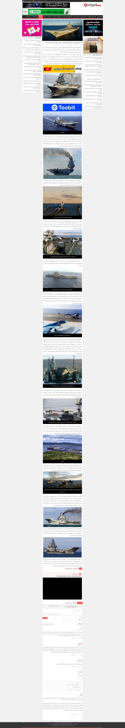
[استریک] (49, 614)
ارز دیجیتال (28, 17)
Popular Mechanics (68, 568)
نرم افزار (49, 17)
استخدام (82, 1)
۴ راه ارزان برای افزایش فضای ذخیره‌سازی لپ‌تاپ (33, 50)
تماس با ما (97, 1)
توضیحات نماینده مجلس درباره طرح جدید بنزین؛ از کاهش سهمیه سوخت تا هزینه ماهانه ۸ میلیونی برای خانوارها (93, 66)
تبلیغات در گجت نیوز (89, 1)
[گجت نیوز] (92, 7)
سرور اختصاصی (63, 725)
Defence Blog (75, 568)
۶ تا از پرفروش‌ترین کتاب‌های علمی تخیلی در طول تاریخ (32, 47)
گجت (54, 17)
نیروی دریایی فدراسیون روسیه (65, 102)
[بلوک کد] (56, 614)
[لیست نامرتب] (53, 614)
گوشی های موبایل (91, 17)
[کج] (46, 614)
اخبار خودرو (83, 17)
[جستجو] (23, 1)
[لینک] (58, 614)
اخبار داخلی (35, 17)
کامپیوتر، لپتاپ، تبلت (67, 17)
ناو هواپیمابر (58, 54)
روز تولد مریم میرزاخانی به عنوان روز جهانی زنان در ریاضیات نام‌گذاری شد (71, 606)
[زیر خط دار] (47, 614)
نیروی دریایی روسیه (68, 602)
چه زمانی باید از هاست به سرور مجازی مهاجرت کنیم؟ (32, 81)
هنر (45, 17)
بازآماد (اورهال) (73, 395)
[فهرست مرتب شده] (51, 614)
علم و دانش (76, 17)
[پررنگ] (44, 614)
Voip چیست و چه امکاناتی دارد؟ (53, 605)
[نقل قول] (55, 614)
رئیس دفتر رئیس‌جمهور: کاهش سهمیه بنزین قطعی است (93, 69)
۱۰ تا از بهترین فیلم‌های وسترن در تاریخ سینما (94, 79)
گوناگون (59, 17)
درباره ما (101, 1)
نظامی (40, 17)
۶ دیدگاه (79, 44)
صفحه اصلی (99, 17)
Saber (73, 684)
